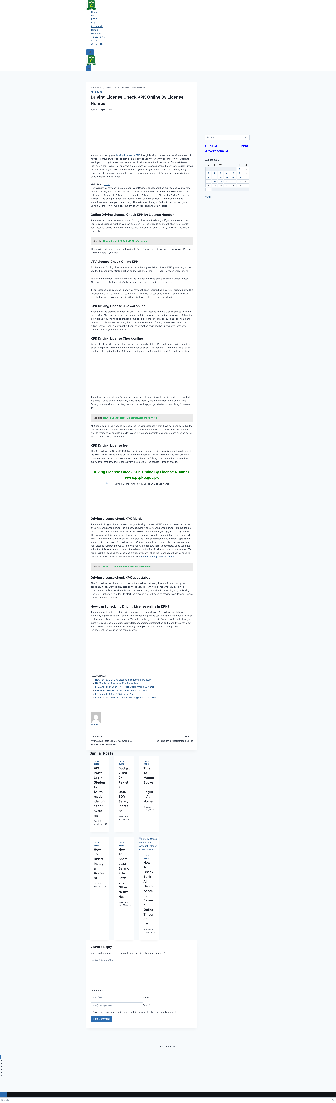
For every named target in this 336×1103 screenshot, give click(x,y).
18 (214, 181)
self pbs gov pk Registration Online (175, 738)
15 (240, 177)
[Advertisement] (142, 133)
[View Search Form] (90, 52)
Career (94, 40)
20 (227, 181)
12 (220, 177)
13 (227, 177)
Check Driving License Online (157, 556)
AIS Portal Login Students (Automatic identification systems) (99, 791)
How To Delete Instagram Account (99, 864)
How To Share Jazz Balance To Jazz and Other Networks (124, 873)
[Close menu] (0, 1057)
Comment (97, 990)
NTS (93, 15)
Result (94, 30)
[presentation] (149, 843)
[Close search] (3, 1094)
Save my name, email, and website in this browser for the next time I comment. (135, 1012)
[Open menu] (88, 68)
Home (94, 12)
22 (239, 181)
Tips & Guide (98, 37)
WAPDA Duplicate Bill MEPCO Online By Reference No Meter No (111, 740)
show (107, 184)
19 (220, 181)
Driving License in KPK (128, 155)
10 (208, 177)
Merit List (96, 33)
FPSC (94, 23)
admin (95, 110)
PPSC (94, 19)
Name (147, 997)
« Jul (208, 196)
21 (233, 181)
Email (146, 1005)
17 (208, 181)
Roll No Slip (97, 26)
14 (233, 177)
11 (214, 177)
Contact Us (97, 44)
